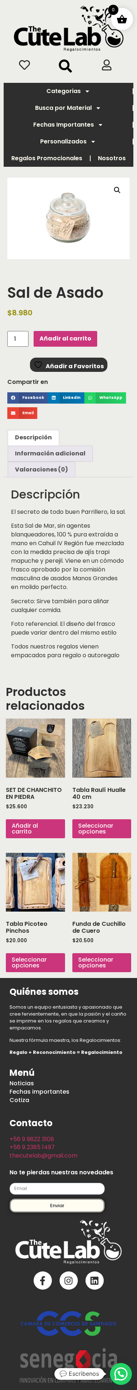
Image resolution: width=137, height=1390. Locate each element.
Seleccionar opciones (95, 828)
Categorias (63, 91)
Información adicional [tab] (50, 453)
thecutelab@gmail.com (43, 1155)
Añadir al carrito (65, 338)
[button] (65, 66)
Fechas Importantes (63, 124)
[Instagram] (69, 1280)
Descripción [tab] (33, 437)
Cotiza (19, 1100)
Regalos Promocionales (46, 158)
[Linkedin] (94, 1280)
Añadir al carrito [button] (25, 828)
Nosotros (112, 158)
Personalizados (63, 141)
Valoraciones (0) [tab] (41, 469)
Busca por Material (63, 108)
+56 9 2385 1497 (32, 1147)
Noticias (21, 1083)
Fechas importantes (39, 1091)
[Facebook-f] (43, 1280)
